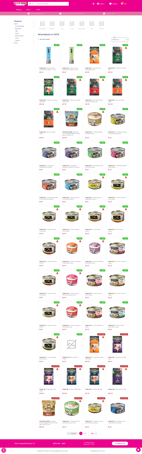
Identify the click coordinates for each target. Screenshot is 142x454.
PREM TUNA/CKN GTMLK (70, 358)
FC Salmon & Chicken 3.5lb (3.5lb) (71, 100)
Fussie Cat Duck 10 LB (117, 389)
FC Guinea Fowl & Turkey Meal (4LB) (93, 68)
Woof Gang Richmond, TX (25, 443)
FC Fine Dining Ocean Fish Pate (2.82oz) (94, 166)
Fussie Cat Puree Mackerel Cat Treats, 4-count (70, 68)
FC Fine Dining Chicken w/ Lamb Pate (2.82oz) (117, 132)
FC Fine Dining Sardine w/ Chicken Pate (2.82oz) (48, 198)
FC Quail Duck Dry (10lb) (47, 390)
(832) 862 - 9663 (59, 443)
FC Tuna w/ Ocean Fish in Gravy (93, 294)
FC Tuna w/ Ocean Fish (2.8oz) (47, 294)
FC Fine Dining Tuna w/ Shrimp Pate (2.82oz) (116, 422)
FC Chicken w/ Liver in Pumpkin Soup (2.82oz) (94, 422)
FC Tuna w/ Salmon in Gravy (94, 326)
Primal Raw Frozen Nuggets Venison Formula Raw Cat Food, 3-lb (48, 423)
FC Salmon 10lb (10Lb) (71, 389)
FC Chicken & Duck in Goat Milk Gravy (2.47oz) (71, 422)
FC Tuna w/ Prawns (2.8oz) (47, 326)
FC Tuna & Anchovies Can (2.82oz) (117, 198)
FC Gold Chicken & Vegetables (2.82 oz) (93, 198)
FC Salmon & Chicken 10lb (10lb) (48, 100)
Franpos (102, 451)
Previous (73, 433)
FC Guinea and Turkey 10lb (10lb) (94, 358)
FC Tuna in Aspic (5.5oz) (115, 230)
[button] (4, 450)
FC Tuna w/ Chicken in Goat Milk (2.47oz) (94, 262)
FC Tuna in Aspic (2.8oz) (92, 230)
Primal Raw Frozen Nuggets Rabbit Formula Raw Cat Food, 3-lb (71, 133)
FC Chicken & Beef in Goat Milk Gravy (94, 132)
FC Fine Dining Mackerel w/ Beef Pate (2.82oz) (71, 166)
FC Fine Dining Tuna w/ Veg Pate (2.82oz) (70, 198)
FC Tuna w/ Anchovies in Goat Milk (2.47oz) (71, 262)
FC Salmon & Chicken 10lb (117, 68)
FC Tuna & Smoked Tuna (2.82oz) (70, 230)
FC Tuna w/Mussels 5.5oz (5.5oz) (47, 358)
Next (92, 433)
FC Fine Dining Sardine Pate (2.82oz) (117, 166)
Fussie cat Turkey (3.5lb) (47, 132)
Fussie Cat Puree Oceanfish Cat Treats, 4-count (47, 68)
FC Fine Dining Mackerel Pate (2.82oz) (46, 166)
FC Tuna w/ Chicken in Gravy (117, 262)
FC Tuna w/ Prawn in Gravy (117, 294)
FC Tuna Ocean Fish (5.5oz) (48, 262)
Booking (18, 9)
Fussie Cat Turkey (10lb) (116, 100)
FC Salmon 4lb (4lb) (93, 389)
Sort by (114, 37)
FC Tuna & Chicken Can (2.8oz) (47, 230)
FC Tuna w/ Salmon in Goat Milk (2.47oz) (71, 326)
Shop (28, 9)
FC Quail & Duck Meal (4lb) (117, 358)
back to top (121, 443)
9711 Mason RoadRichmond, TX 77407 (89, 443)
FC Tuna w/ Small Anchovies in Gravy (116, 326)
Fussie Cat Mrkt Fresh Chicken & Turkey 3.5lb (94, 100)
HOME (38, 9)
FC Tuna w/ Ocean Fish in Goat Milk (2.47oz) (70, 294)
